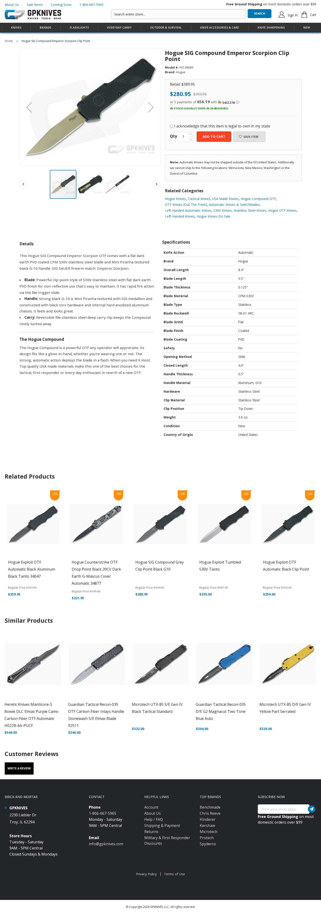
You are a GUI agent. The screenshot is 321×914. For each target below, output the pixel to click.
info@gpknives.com (106, 843)
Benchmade (210, 807)
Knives (16, 27)
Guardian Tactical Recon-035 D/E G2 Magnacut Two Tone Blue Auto (221, 711)
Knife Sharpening (271, 27)
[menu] (160, 28)
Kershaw (207, 825)
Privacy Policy (146, 874)
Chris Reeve (210, 813)
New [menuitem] (306, 27)
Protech (207, 837)
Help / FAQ (153, 819)
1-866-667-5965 (91, 4)
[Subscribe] (311, 809)
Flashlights (79, 27)
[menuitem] (16, 27)
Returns (151, 831)
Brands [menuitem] (45, 27)
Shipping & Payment (162, 825)
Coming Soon (61, 4)
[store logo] (33, 14)
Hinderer (207, 819)
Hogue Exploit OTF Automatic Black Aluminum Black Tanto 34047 (31, 569)
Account (151, 807)
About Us (12, 4)
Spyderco (208, 843)
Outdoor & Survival (166, 27)
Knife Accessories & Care (219, 27)
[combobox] (178, 14)
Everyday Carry (119, 27)
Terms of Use (174, 874)
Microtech (208, 831)
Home (9, 41)
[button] (29, 107)
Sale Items (35, 4)
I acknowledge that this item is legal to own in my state (222, 126)
